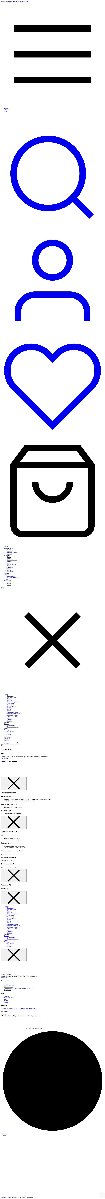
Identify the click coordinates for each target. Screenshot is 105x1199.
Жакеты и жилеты (12, 560)
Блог (5, 999)
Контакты (6, 108)
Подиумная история (12, 577)
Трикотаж (10, 567)
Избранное (7, 738)
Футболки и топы (12, 565)
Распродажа (7, 580)
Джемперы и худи (12, 564)
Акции (6, 111)
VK (5, 1014)
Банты (9, 707)
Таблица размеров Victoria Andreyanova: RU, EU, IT (18, 988)
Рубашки (9, 554)
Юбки (9, 558)
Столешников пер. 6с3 (7, 1008)
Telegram (2, 1014)
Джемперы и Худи (12, 715)
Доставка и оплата (9, 985)
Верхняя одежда (11, 697)
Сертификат (7, 990)
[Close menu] (14, 783)
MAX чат (6, 110)
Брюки (9, 561)
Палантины (10, 704)
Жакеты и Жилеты (12, 712)
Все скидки (10, 582)
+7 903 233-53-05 (31, 1008)
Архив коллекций (9, 997)
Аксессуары (10, 571)
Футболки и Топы (12, 716)
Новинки (6, 573)
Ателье (6, 579)
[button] (52, 1081)
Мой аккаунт (7, 737)
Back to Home (4, 758)
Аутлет (9, 583)
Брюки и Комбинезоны (13, 713)
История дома (11, 576)
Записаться (4, 977)
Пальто (9, 549)
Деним (9, 568)
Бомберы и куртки (12, 552)
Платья (9, 557)
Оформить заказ (16, 1197)
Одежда (6, 546)
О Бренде (6, 996)
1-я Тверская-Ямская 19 (20, 1008)
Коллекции (10, 696)
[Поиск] (52, 229)
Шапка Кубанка (11, 706)
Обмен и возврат (8, 987)
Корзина (6, 740)
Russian (4, 1134)
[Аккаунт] (52, 333)
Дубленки (10, 551)
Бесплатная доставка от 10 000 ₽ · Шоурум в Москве (15, 1)
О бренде (6, 574)
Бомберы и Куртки (12, 702)
